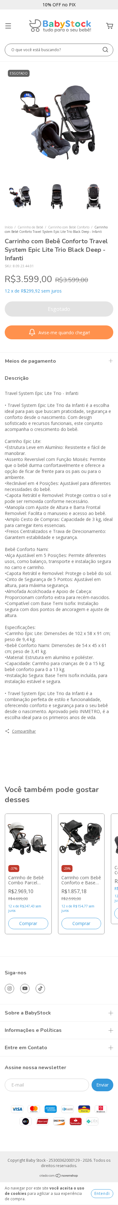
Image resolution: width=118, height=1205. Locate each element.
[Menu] (8, 26)
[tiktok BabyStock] (40, 988)
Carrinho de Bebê (30, 227)
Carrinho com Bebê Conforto (68, 227)
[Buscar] (105, 50)
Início (9, 227)
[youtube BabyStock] (25, 988)
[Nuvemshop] (59, 1176)
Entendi (102, 1193)
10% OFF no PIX (59, 5)
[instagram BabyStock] (9, 988)
